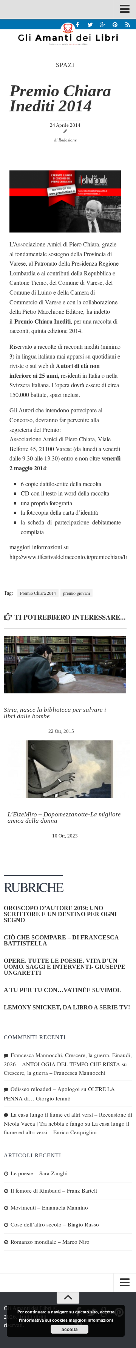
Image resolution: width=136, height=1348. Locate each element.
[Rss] (127, 24)
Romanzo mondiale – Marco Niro (50, 1241)
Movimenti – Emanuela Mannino (49, 1207)
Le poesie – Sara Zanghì (39, 1173)
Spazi (65, 65)
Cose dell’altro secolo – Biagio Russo (55, 1224)
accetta (70, 1329)
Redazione (68, 140)
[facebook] (77, 24)
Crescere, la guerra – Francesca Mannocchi (54, 1072)
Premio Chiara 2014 (38, 593)
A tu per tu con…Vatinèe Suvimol (62, 990)
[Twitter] (90, 24)
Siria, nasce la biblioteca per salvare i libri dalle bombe (55, 713)
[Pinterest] (115, 24)
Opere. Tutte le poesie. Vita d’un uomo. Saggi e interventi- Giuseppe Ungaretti (64, 966)
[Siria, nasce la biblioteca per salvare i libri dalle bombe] (65, 665)
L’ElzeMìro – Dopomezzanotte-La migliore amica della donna (64, 817)
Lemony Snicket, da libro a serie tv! (67, 1007)
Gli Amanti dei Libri (68, 34)
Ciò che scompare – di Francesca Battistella (61, 940)
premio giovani (76, 593)
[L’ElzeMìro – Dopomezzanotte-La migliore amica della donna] (69, 769)
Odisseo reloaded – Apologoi (45, 1089)
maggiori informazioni (91, 1320)
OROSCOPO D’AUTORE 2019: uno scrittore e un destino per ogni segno (60, 914)
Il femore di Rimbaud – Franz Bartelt (54, 1190)
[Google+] (102, 24)
